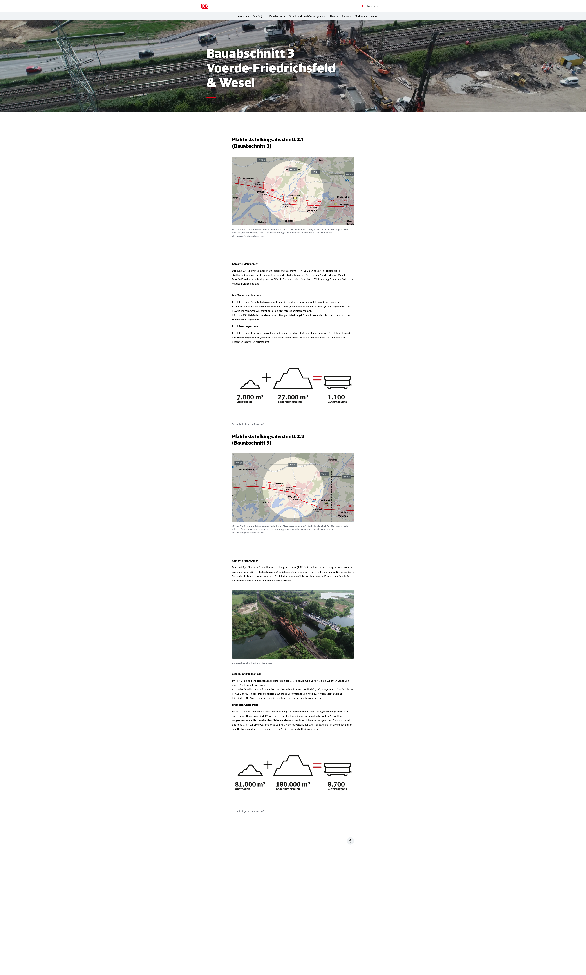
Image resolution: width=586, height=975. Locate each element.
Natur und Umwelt (340, 16)
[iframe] (293, 191)
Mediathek (361, 16)
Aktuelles (243, 16)
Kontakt (375, 16)
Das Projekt (259, 16)
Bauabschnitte (277, 16)
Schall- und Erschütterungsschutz (307, 16)
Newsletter (373, 6)
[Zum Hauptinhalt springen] (350, 840)
